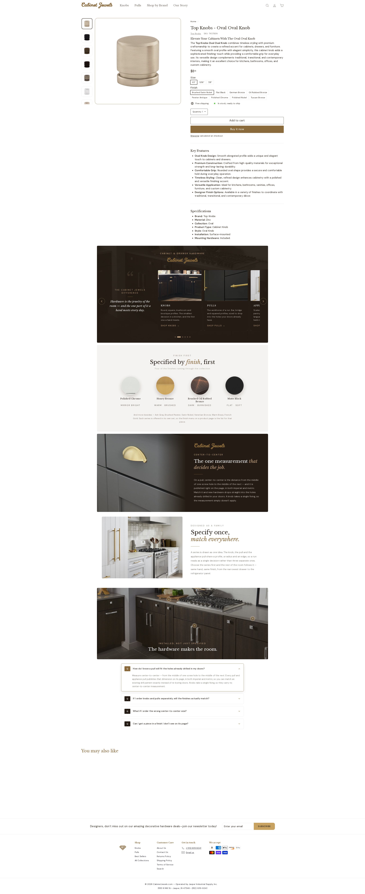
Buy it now (237, 129)
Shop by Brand (157, 5)
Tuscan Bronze (258, 97)
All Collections (142, 860)
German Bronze (237, 92)
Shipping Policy (164, 860)
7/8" (210, 82)
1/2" (193, 82)
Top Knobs (195, 33)
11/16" (201, 82)
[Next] (263, 301)
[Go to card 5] (187, 337)
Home (193, 21)
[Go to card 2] (177, 337)
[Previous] (101, 301)
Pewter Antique (199, 97)
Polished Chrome (219, 97)
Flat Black (221, 92)
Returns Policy (164, 856)
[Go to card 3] (181, 337)
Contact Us (162, 852)
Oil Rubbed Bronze (258, 92)
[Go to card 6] (189, 337)
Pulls (137, 5)
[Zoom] (138, 61)
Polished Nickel (239, 97)
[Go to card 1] (175, 337)
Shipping (194, 136)
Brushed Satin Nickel (202, 92)
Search (160, 868)
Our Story (180, 5)
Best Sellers (140, 856)
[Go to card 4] (185, 337)
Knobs (124, 5)
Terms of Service (165, 864)
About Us (161, 848)
